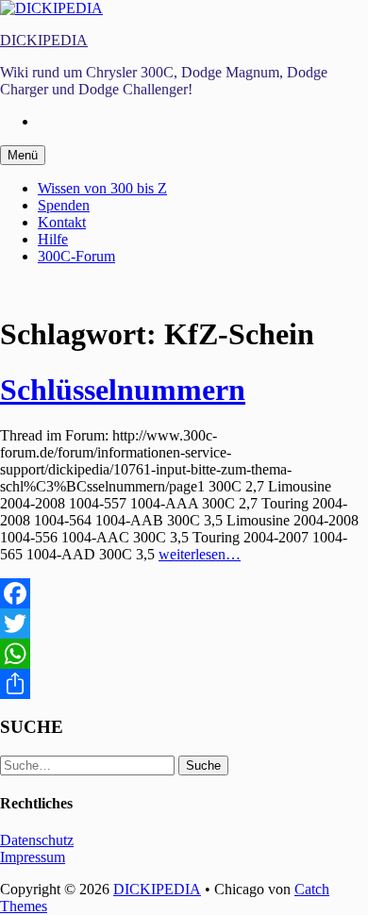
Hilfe (53, 239)
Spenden (64, 205)
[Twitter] (184, 623)
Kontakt (62, 222)
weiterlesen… (200, 554)
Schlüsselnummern (122, 390)
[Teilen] (184, 684)
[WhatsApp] (184, 654)
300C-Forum (76, 256)
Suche (203, 765)
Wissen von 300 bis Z (102, 188)
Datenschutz (37, 840)
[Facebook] (184, 593)
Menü (23, 155)
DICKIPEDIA (44, 40)
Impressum (32, 857)
